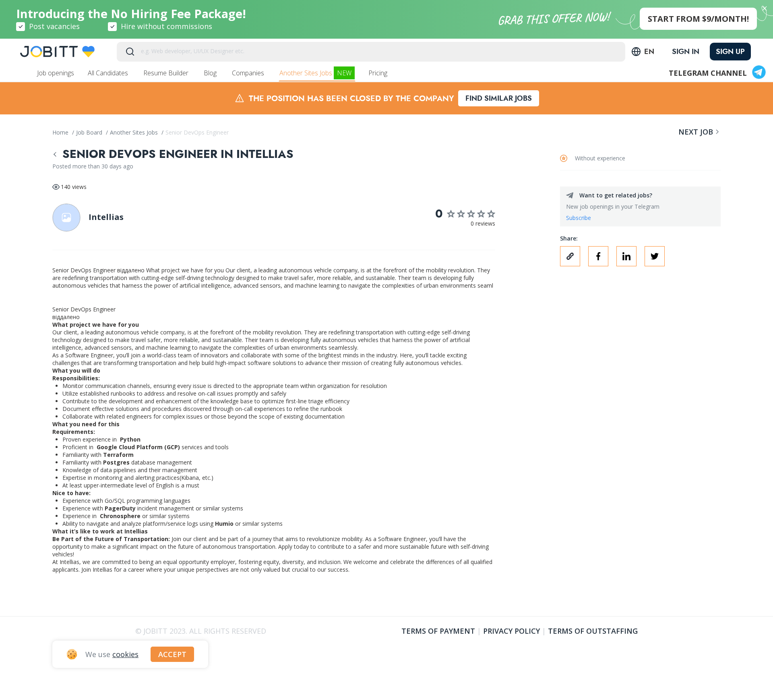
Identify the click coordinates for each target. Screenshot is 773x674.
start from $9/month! (698, 18)
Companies (249, 72)
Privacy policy (511, 631)
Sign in (685, 51)
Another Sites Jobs (315, 72)
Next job (695, 132)
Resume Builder (166, 72)
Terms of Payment (438, 631)
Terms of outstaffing (593, 631)
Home (61, 132)
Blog (211, 72)
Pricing (378, 72)
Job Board (90, 132)
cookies (125, 654)
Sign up (730, 51)
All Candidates (109, 72)
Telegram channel (708, 73)
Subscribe (578, 218)
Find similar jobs (498, 98)
